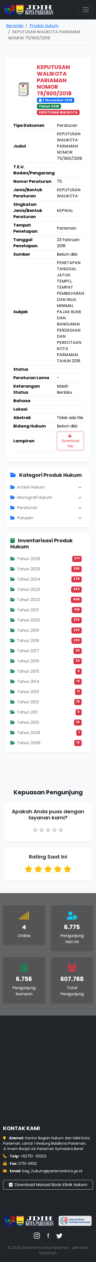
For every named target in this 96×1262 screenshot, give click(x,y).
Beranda (14, 26)
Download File (70, 443)
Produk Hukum (43, 26)
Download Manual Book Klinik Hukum (51, 1185)
